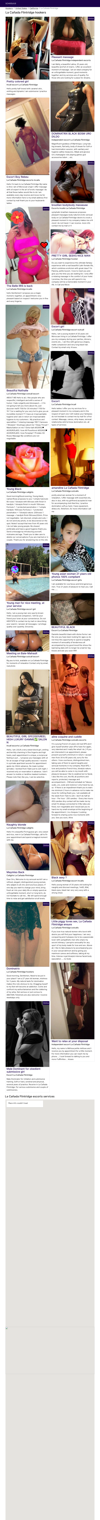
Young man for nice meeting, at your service (25, 604)
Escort (56, 401)
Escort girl (58, 326)
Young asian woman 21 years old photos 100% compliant (71, 575)
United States (21, 8)
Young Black (14, 488)
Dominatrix (13, 968)
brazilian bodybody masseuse (70, 204)
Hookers (9, 8)
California (34, 8)
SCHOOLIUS (10, 3)
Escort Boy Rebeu (17, 176)
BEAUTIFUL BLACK (63, 627)
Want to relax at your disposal (70, 1041)
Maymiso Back (15, 872)
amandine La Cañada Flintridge (70, 487)
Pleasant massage (63, 57)
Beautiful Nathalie (17, 390)
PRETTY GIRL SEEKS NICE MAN (71, 255)
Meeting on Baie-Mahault (22, 653)
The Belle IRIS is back (20, 285)
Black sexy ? (59, 877)
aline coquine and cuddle (67, 736)
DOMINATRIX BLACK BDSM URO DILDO (71, 135)
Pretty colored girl (18, 81)
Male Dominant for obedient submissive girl (23, 1070)
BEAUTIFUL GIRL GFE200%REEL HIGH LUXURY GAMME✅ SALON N (27, 739)
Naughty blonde (16, 824)
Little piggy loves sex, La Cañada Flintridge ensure (72, 923)
